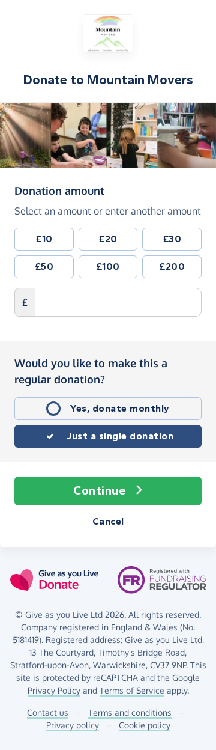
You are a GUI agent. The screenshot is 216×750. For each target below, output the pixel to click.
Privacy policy (72, 725)
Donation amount (59, 190)
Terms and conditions (130, 712)
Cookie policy (144, 725)
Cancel (108, 521)
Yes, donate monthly (120, 408)
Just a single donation (120, 436)
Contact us (47, 712)
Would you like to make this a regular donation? (90, 371)
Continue (99, 491)
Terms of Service (132, 690)
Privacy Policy (54, 690)
